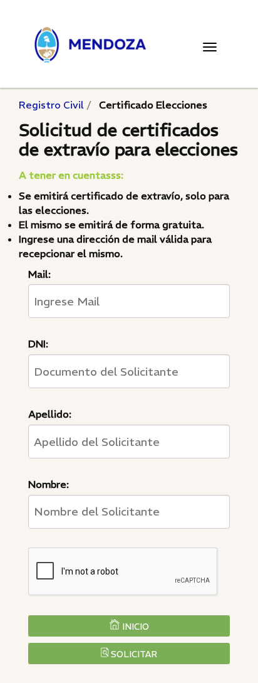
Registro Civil (51, 104)
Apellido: (49, 414)
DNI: (38, 343)
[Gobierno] (129, 45)
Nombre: (48, 484)
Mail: (39, 274)
